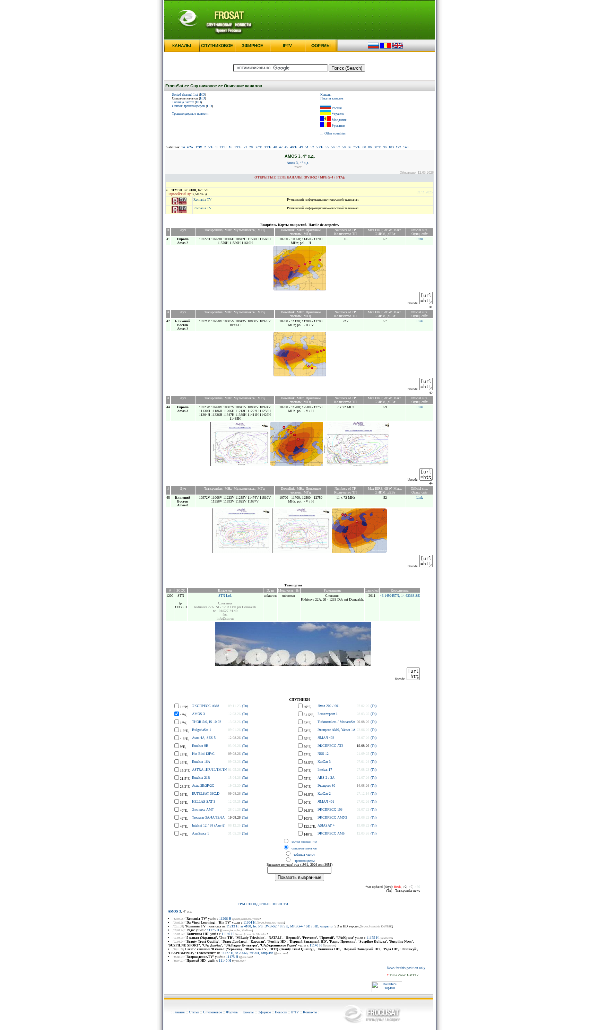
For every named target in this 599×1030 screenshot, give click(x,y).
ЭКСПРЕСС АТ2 (330, 746)
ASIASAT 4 (326, 825)
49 (301, 147)
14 (183, 147)
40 (275, 147)
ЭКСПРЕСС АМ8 (205, 706)
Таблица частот (183, 102)
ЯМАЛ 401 (326, 801)
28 (251, 147)
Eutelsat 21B (201, 777)
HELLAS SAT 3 (203, 801)
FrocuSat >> (177, 86)
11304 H (249, 922)
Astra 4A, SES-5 (204, 738)
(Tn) (245, 706)
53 (319, 147)
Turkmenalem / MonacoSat (336, 722)
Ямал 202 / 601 (329, 706)
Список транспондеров (188, 106)
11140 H (228, 934)
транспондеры (304, 861)
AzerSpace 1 (200, 833)
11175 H (213, 930)
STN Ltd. (225, 595)
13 (223, 147)
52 (312, 147)
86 (370, 147)
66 (349, 147)
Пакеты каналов (332, 98)
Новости (281, 1012)
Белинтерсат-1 (328, 714)
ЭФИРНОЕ (252, 45)
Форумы (232, 1012)
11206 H (225, 918)
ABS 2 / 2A (326, 777)
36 (258, 147)
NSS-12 (323, 754)
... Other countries (333, 133)
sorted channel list (304, 842)
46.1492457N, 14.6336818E (400, 595)
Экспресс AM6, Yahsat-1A (336, 730)
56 (333, 147)
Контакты (310, 1012)
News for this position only (406, 968)
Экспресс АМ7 (203, 809)
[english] (397, 47)
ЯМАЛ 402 (326, 738)
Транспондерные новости (190, 113)
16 (230, 147)
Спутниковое (212, 1012)
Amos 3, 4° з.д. (298, 163)
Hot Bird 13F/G (203, 754)
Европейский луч (179, 194)
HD (202, 94)
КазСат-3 (324, 761)
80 (364, 147)
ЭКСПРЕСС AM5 (331, 833)
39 (267, 147)
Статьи (194, 1012)
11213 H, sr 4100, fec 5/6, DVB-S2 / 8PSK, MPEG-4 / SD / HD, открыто (279, 926)
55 (327, 147)
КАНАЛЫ (181, 45)
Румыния (338, 126)
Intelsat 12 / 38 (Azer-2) (208, 825)
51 (307, 147)
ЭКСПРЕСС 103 (330, 809)
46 (293, 147)
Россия (337, 108)
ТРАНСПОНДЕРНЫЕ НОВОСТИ (263, 904)
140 (405, 147)
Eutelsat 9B (200, 746)
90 (377, 147)
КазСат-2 (324, 793)
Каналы (325, 94)
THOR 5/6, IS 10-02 (206, 722)
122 (398, 147)
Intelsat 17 (325, 769)
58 (344, 147)
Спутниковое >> (206, 86)
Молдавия (339, 120)
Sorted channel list (185, 94)
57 (338, 147)
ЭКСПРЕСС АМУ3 (332, 817)
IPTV (287, 45)
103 (391, 147)
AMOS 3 (198, 714)
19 (238, 147)
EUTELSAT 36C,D (205, 793)
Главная (179, 1012)
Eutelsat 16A (201, 761)
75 (357, 147)
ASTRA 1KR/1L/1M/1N (209, 769)
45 (286, 147)
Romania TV (202, 199)
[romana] (385, 47)
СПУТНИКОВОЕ (217, 45)
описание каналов (304, 848)
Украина (338, 114)
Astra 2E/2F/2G (203, 785)
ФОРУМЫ (321, 45)
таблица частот (304, 854)
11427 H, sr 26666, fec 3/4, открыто (247, 953)
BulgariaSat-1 (201, 730)
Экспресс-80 (326, 785)
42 (281, 147)
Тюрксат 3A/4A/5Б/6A (208, 817)
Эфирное (264, 1012)
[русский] (373, 47)
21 (245, 147)
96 (385, 147)
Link (419, 239)
